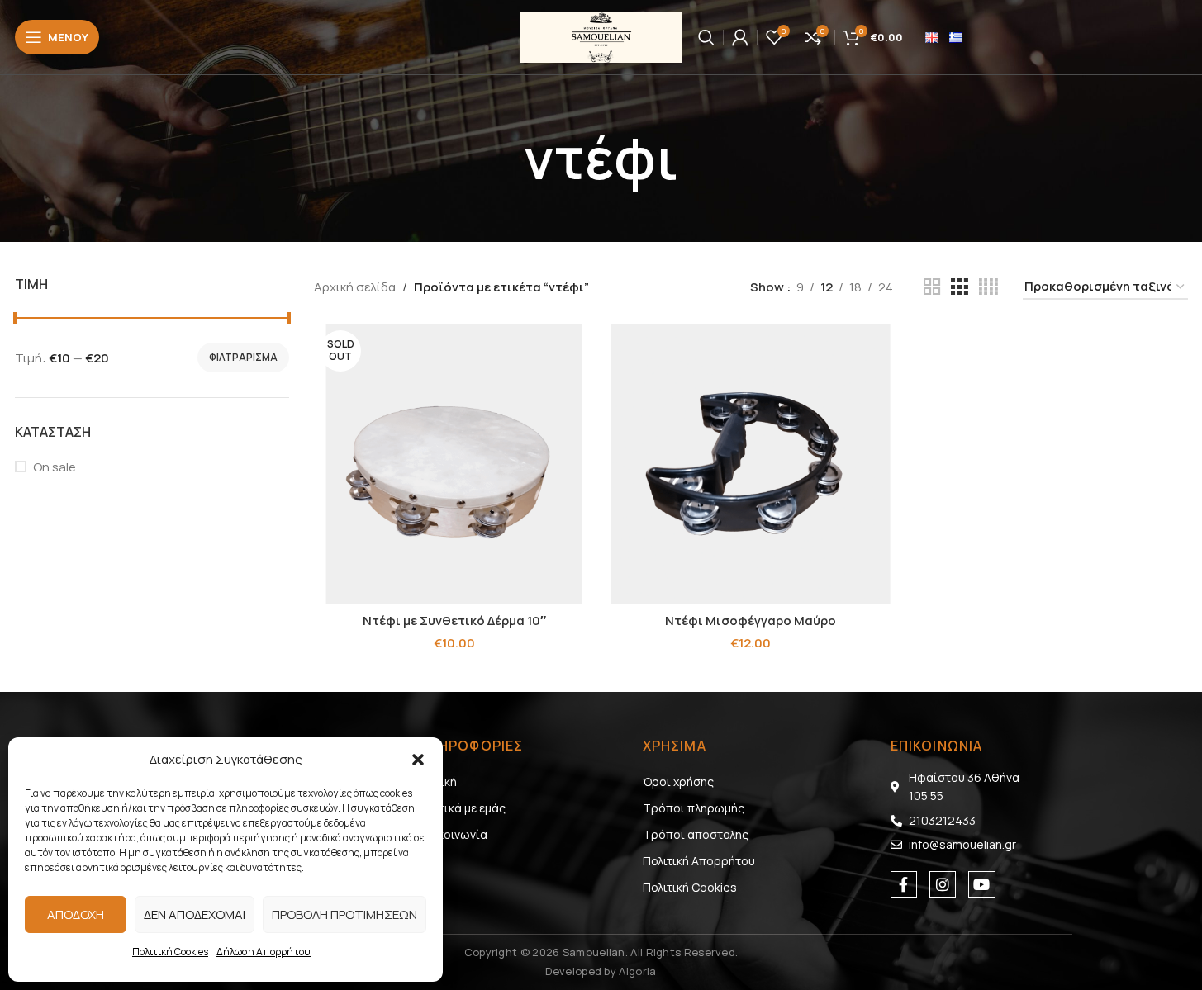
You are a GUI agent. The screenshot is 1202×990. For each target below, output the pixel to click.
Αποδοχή (75, 914)
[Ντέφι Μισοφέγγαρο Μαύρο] (751, 464)
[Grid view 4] (988, 287)
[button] (418, 759)
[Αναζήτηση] (706, 37)
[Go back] (503, 158)
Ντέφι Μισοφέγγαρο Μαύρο (750, 620)
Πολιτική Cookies (170, 952)
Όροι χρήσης (678, 781)
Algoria (637, 971)
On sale (54, 467)
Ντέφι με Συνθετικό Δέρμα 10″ (454, 620)
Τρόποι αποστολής (695, 834)
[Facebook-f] (904, 884)
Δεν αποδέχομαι (194, 914)
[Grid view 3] (959, 287)
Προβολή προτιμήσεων (344, 914)
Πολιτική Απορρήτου (699, 861)
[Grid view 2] (932, 287)
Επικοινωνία (453, 834)
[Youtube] (981, 884)
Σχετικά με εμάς (463, 808)
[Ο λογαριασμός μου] (740, 37)
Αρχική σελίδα (355, 287)
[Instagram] (942, 884)
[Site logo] (601, 36)
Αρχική (438, 781)
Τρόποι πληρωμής (693, 808)
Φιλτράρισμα (243, 357)
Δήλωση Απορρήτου (263, 952)
